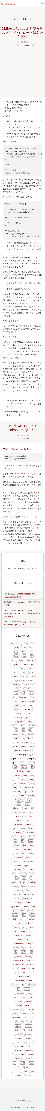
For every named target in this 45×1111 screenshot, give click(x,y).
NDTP (32, 783)
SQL (29, 1046)
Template (31, 759)
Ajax (32, 775)
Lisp (15, 841)
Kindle (30, 981)
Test (31, 927)
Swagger (28, 1001)
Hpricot (15, 968)
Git (31, 878)
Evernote (24, 931)
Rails (23, 779)
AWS (23, 1030)
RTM (33, 907)
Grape (19, 1005)
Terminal (28, 713)
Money (15, 726)
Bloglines (24, 767)
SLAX (31, 845)
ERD (15, 812)
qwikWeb (16, 775)
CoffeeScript (19, 964)
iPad (32, 931)
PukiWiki (31, 726)
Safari (18, 849)
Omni (23, 726)
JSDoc (16, 779)
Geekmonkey (28, 833)
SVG (14, 1055)
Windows (27, 989)
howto (16, 656)
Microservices (18, 1009)
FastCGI (17, 750)
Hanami (18, 1051)
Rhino (22, 763)
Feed (15, 767)
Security (24, 664)
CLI (26, 787)
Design (20, 977)
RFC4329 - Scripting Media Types (17, 449)
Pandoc (31, 1055)
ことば (16, 652)
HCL (32, 1018)
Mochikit (31, 763)
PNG (30, 1030)
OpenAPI (28, 1038)
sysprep (27, 804)
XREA (23, 730)
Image (29, 944)
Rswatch (17, 870)
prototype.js (22, 755)
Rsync (16, 681)
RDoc (15, 676)
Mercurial (20, 890)
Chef (18, 989)
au (13, 755)
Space (30, 960)
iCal (23, 701)
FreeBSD (16, 685)
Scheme (22, 837)
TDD (24, 927)
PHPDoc (29, 824)
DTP (32, 808)
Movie (14, 660)
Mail (31, 681)
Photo (18, 689)
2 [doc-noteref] (20, 387)
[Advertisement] (22, 73)
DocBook (19, 1059)
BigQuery (18, 1026)
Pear (23, 886)
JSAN (27, 45)
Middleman (28, 1026)
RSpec (24, 948)
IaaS (25, 1018)
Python (25, 907)
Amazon (15, 985)
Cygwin (25, 685)
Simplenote (19, 944)
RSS (18, 898)
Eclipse (17, 816)
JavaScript (15, 907)
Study (14, 882)
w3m (14, 837)
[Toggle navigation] (42, 3)
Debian (16, 693)
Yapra (31, 874)
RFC (14, 796)
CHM (14, 783)
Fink (16, 738)
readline (22, 796)
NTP (31, 870)
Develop (28, 1059)
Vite (19, 1067)
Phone (32, 948)
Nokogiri (30, 964)
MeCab (24, 808)
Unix (31, 652)
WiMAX (23, 952)
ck (32, 787)
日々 (19, 644)
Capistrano (16, 894)
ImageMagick (19, 800)
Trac (22, 759)
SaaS (31, 997)
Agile (23, 985)
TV (16, 668)
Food (24, 656)
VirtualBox (31, 882)
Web (32, 45)
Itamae (23, 997)
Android (28, 903)
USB (31, 952)
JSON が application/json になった (22, 473)
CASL (23, 734)
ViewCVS (24, 676)
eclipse (31, 812)
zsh (23, 738)
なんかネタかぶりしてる (13, 481)
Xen (16, 730)
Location (28, 935)
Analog (15, 701)
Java (14, 763)
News (24, 652)
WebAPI (27, 1005)
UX (30, 972)
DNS (16, 705)
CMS (16, 1030)
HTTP (15, 1014)
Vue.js (29, 1022)
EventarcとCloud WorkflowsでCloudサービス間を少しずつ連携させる (21, 613)
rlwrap (31, 796)
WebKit (15, 948)
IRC (23, 853)
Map (19, 940)
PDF (33, 685)
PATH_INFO (29, 742)
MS (31, 648)
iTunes (32, 915)
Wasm (27, 1075)
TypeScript (20, 1046)
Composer (19, 993)
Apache (14, 759)
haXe (30, 738)
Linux (23, 705)
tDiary (28, 718)
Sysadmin (23, 697)
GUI (14, 874)
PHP (31, 656)
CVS (32, 676)
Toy (25, 792)
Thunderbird (28, 709)
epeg (30, 800)
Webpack (19, 1022)
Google (30, 841)
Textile (16, 853)
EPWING (23, 783)
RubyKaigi (28, 956)
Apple (24, 648)
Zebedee (27, 689)
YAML (31, 829)
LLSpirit (15, 861)
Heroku (26, 1067)
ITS (25, 870)
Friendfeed (18, 923)
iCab (15, 829)
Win (33, 894)
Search (27, 940)
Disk (24, 681)
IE (20, 787)
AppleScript (20, 722)
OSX (23, 693)
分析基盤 (24, 1014)
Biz (33, 644)
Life (29, 722)
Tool (12, 644)
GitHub (16, 1042)
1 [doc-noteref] (22, 266)
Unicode (15, 915)
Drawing (19, 718)
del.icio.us (20, 771)
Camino (17, 833)
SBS (28, 771)
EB (15, 787)
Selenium (28, 1034)
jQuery (24, 968)
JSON (22, 882)
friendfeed (30, 919)
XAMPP (27, 820)
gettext (25, 775)
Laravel (18, 1034)
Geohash (19, 935)
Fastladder (18, 857)
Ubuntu (15, 808)
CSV (15, 952)
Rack (28, 890)
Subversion (28, 750)
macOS (22, 1063)
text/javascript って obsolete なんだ (22, 427)
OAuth (18, 1038)
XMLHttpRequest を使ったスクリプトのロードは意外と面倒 (22, 32)
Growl (31, 886)
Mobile (24, 878)
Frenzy (19, 804)
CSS (32, 767)
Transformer (17, 1071)
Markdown (27, 849)
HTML (31, 779)
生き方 (31, 672)
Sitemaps (19, 903)
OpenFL (27, 866)
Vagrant (32, 985)
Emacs (17, 709)
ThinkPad (17, 792)
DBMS (22, 812)
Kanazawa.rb (19, 981)
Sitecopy (18, 713)
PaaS (15, 997)
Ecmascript (19, 45)
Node (32, 968)
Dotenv (29, 993)
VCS (28, 977)
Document (28, 1051)
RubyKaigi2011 (19, 960)
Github (24, 915)
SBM (21, 919)
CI (24, 972)
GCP (31, 1042)
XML (16, 878)
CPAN (23, 861)
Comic (31, 693)
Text (32, 664)
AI (26, 1071)
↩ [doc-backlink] (12, 406)
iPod (22, 911)
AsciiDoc (22, 1055)
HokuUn (29, 923)
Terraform (16, 1018)
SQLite (15, 746)
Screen (15, 734)
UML (24, 1042)
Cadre (31, 1107)
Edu (21, 660)
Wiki (30, 705)
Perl (22, 668)
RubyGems (18, 824)
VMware (16, 845)
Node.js (31, 1063)
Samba (16, 886)
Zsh (30, 730)
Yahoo (30, 911)
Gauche (31, 837)
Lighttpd (31, 746)
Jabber (31, 853)
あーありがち (6, 3)
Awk (25, 816)
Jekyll (14, 1063)
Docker (18, 1001)
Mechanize (26, 898)
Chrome (18, 956)
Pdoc (23, 672)
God (14, 919)
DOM (23, 829)
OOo (15, 911)
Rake (25, 894)
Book (15, 664)
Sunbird (31, 701)
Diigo (19, 820)
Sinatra (16, 927)
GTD (17, 972)
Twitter (19, 866)
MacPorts (29, 857)
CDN (32, 1014)
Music (16, 672)
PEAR (23, 746)
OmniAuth (30, 1009)
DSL (24, 845)
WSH (31, 792)
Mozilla (32, 861)
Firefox (31, 734)
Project (15, 931)
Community (31, 660)
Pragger (23, 874)
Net (16, 648)
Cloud (19, 1075)
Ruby (29, 668)
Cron (14, 697)
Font (32, 697)
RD (31, 816)
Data (32, 1071)
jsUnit (32, 755)
